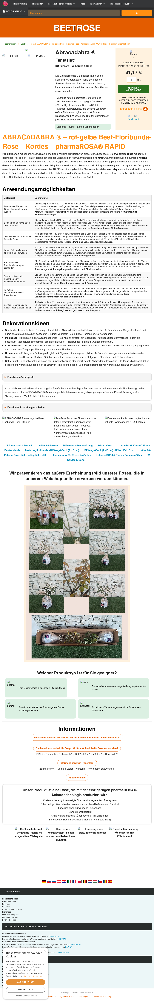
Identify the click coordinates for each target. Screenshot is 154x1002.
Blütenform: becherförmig (78, 445)
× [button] (45, 951)
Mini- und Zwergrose (10, 914)
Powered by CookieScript (25, 996)
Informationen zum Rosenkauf (77, 763)
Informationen (96, 3)
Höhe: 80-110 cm (48, 445)
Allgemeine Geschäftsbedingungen (73, 996)
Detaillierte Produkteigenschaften (26, 407)
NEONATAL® (63, 952)
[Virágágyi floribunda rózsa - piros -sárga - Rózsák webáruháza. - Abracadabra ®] (95, 881)
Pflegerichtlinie (77, 777)
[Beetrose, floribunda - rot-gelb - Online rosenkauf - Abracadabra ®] (44, 881)
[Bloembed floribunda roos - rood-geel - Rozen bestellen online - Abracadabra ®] (90, 881)
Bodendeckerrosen (10, 917)
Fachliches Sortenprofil (20, 377)
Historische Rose (9, 901)
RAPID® (68, 947)
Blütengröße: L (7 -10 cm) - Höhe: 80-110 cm (109, 450)
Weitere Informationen (34, 976)
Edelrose (6, 904)
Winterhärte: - (105, 445)
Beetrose (24, 43)
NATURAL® (75, 944)
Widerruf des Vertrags (103, 996)
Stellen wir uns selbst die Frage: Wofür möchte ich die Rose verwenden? (77, 748)
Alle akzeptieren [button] (25, 982)
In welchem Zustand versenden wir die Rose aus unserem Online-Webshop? (77, 737)
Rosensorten (37, 3)
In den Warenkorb (134, 89)
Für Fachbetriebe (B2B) (120, 3)
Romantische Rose (10, 898)
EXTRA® (62, 939)
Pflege (82, 3)
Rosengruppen (10, 43)
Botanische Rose (9, 919)
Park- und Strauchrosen (12, 909)
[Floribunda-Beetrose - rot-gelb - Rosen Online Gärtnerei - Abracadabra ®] (59, 881)
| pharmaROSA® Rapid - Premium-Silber (119, 455)
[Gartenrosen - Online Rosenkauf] (137, 13)
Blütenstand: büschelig (20, 445)
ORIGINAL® (54, 936)
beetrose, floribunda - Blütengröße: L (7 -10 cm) (52, 450)
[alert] (25, 973)
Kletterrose (6, 911)
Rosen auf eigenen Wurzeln (60, 3)
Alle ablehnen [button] (25, 989)
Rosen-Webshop (20, 3)
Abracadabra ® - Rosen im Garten (72, 455)
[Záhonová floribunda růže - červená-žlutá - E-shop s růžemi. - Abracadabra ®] (100, 881)
